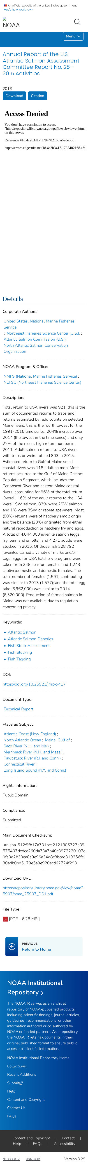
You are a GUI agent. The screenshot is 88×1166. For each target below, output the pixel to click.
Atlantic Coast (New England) (30, 734)
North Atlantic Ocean (22, 740)
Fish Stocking (20, 652)
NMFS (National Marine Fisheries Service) (40, 376)
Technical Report (18, 709)
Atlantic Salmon (22, 632)
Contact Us (16, 1107)
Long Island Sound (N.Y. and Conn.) (35, 770)
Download (14, 95)
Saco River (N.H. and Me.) (26, 746)
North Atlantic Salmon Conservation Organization (36, 348)
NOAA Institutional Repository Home (38, 1057)
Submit (13, 1083)
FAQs (11, 1116)
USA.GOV (33, 1159)
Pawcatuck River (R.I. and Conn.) (32, 758)
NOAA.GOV (11, 1159)
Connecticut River (19, 764)
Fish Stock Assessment (29, 645)
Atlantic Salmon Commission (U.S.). (35, 339)
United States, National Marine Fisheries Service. (39, 324)
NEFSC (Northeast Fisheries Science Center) (42, 382)
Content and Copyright (26, 1099)
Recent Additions (21, 1074)
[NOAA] (11, 23)
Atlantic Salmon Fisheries (30, 639)
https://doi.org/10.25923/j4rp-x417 (34, 684)
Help (11, 1091)
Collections (16, 1066)
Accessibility (64, 1143)
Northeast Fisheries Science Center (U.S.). (43, 333)
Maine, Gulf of (57, 740)
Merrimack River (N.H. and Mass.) (33, 752)
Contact (68, 1138)
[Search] (78, 21)
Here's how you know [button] (18, 9)
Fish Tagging (19, 659)
